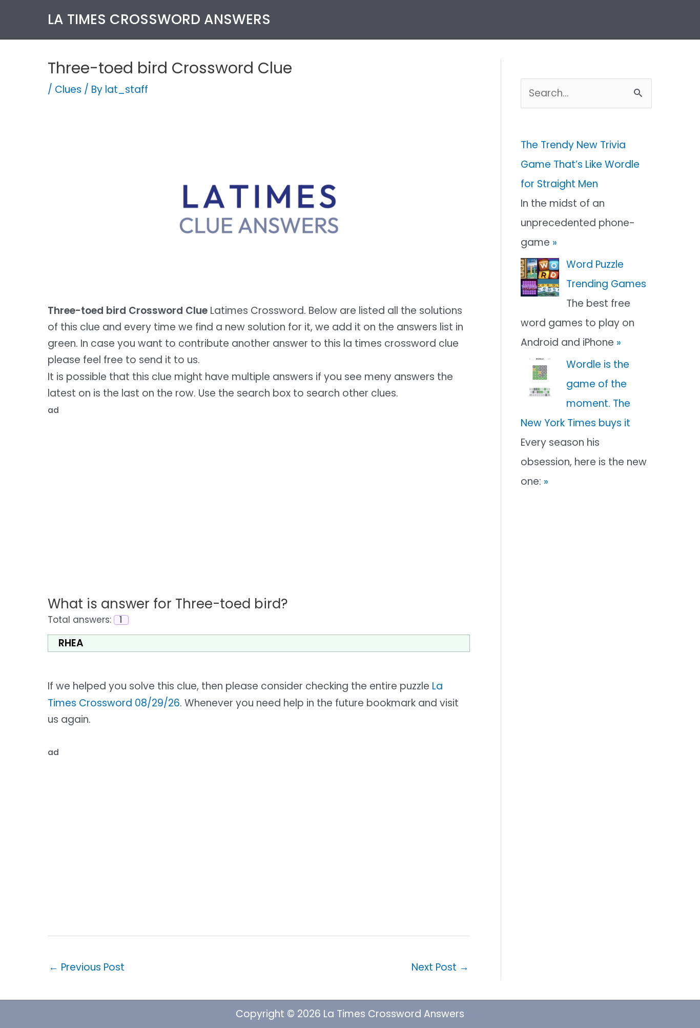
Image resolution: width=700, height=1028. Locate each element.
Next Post (440, 967)
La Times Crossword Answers (159, 19)
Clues (68, 89)
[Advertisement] (259, 491)
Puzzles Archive (607, 19)
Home (537, 19)
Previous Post (87, 967)
